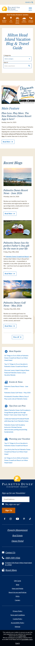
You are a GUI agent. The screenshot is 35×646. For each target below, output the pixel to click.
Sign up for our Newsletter (13, 493)
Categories (7, 55)
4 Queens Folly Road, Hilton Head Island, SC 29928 (18, 564)
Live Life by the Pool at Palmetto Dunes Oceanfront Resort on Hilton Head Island (17, 451)
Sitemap (17, 626)
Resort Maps (11, 570)
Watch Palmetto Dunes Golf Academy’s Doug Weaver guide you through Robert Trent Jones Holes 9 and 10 (17, 412)
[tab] (4, 20)
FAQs (17, 596)
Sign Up (8, 510)
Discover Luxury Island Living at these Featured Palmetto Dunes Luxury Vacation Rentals (16, 372)
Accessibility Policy (17, 623)
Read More (6, 142)
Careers (17, 600)
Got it (17, 643)
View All (16, 337)
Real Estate (17, 535)
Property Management (17, 530)
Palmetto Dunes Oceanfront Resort (17, 256)
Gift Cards (17, 581)
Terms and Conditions (17, 615)
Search (6, 62)
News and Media (17, 588)
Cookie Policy (17, 619)
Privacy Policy (17, 611)
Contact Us (10, 552)
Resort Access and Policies (17, 592)
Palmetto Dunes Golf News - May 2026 (17, 392)
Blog (17, 584)
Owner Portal (18, 541)
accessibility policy (27, 639)
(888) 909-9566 (12, 558)
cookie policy (22, 636)
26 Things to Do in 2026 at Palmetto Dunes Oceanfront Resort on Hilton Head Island (16, 358)
